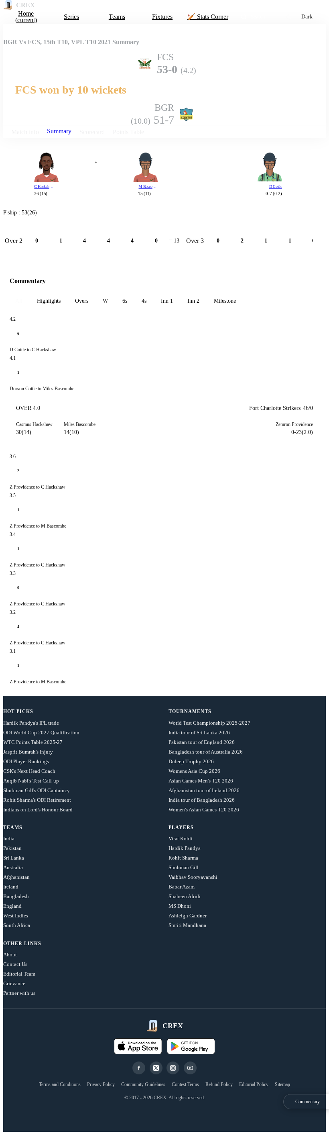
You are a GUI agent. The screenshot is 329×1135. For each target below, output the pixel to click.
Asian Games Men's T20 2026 (201, 781)
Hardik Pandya (185, 848)
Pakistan (12, 848)
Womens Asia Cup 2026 (194, 771)
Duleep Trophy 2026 (191, 761)
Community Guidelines (143, 1084)
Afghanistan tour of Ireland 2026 (204, 790)
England (12, 906)
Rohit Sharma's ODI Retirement (37, 800)
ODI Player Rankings (26, 761)
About (10, 955)
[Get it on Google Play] (191, 1046)
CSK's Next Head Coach (29, 771)
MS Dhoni (180, 906)
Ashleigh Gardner (188, 916)
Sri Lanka (13, 858)
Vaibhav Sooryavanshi (193, 877)
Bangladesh (16, 896)
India (8, 838)
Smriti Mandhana (187, 925)
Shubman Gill (184, 867)
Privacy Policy (101, 1084)
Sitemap (282, 1084)
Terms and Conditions (60, 1084)
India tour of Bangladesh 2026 (202, 800)
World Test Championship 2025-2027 (209, 723)
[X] (156, 1068)
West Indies (15, 916)
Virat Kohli (181, 838)
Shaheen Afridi (185, 896)
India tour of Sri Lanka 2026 (199, 732)
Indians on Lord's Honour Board (38, 810)
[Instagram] (173, 1068)
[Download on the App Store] (138, 1046)
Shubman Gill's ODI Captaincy (36, 790)
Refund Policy (219, 1084)
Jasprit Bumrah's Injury (28, 752)
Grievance (14, 983)
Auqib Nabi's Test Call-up (31, 781)
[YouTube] (190, 1068)
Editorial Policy (253, 1084)
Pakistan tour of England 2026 (202, 742)
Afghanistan (16, 877)
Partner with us (19, 993)
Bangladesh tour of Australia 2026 (206, 752)
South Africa (16, 925)
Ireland (10, 887)
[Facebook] (138, 1068)
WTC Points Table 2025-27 (33, 742)
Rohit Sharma (183, 858)
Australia (13, 867)
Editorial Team (19, 974)
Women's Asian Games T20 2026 (204, 810)
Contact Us (15, 964)
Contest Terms (185, 1084)
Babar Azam (182, 887)
